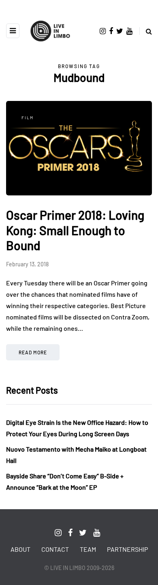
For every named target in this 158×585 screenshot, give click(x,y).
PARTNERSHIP (127, 549)
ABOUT (20, 549)
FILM (27, 117)
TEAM (88, 549)
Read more (33, 352)
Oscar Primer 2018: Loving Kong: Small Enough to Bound (75, 230)
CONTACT (55, 549)
